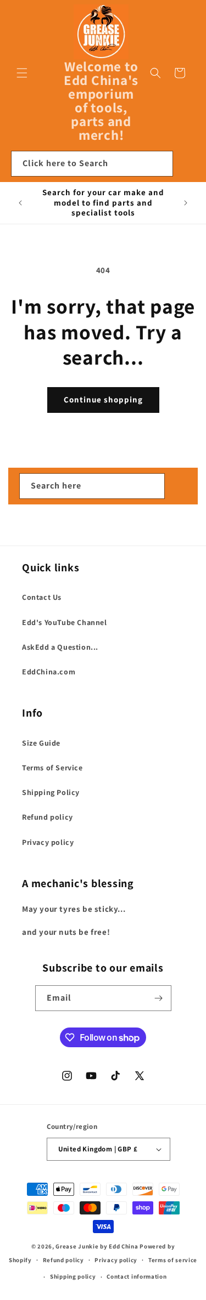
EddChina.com (48, 672)
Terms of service (172, 1260)
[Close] (187, 164)
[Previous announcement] (20, 203)
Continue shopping (103, 399)
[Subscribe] (159, 998)
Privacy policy (48, 842)
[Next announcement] (186, 203)
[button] (22, 73)
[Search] (160, 163)
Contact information (136, 1276)
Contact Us (42, 597)
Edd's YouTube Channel (64, 622)
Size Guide (41, 743)
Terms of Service (52, 768)
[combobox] (92, 163)
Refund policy (47, 817)
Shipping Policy (51, 792)
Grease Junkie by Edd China (96, 1246)
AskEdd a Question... (60, 647)
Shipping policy (73, 1276)
